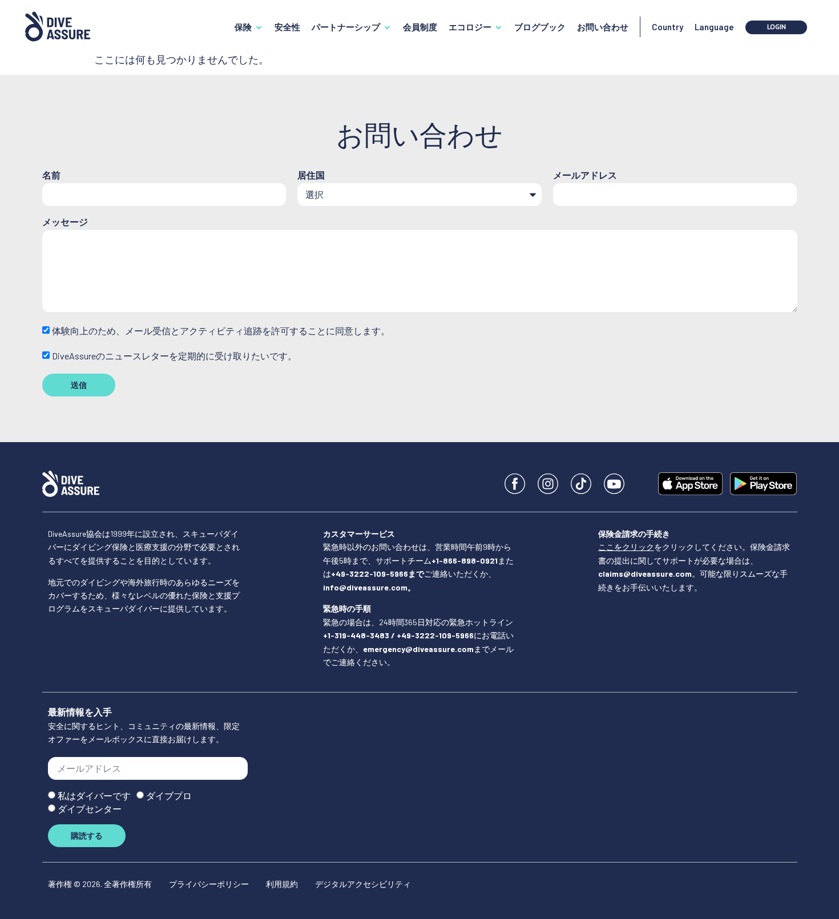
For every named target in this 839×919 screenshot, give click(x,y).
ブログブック (540, 27)
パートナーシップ (346, 27)
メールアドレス (585, 175)
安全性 (287, 27)
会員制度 (420, 27)
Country (667, 27)
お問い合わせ (602, 27)
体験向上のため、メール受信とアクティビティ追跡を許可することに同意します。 (221, 331)
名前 (51, 175)
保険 (243, 27)
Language (714, 27)
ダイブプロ (169, 796)
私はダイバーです (94, 796)
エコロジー (470, 27)
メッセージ (65, 222)
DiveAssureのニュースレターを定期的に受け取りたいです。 (174, 355)
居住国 (311, 175)
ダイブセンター (90, 809)
